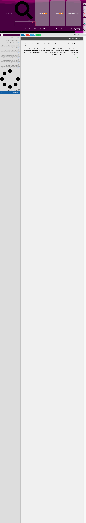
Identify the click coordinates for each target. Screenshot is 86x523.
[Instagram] (6, 13)
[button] (38, 35)
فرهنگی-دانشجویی (78, 34)
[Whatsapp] (8, 13)
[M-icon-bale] (9, 13)
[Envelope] (11, 13)
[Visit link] (73, 13)
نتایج (34, 22)
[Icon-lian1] (3, 13)
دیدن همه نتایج (32, 24)
